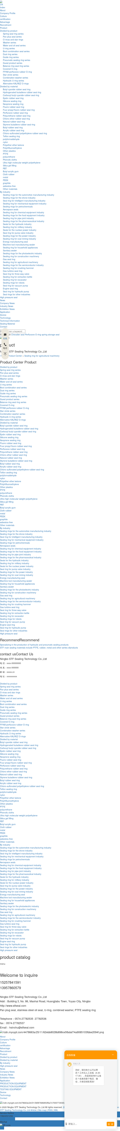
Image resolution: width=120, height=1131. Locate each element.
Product (3, 27)
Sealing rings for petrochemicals (18, 206)
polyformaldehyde (11, 139)
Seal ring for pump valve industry (18, 232)
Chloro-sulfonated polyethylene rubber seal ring (25, 133)
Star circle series (10, 74)
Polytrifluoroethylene (12, 147)
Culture (3, 16)
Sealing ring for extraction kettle (17, 276)
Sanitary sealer (10, 250)
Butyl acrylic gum (11, 171)
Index (2, 7)
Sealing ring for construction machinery (21, 256)
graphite (7, 183)
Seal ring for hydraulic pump (16, 291)
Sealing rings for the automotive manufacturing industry (28, 194)
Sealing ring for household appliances (20, 247)
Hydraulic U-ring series (13, 80)
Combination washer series (15, 77)
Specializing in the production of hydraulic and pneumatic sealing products (34, 644)
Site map (42, 1110)
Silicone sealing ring (12, 101)
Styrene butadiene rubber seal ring (19, 124)
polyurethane (9, 156)
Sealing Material (7, 323)
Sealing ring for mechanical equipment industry (24, 203)
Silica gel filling (9, 165)
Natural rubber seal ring (14, 121)
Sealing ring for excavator (15, 279)
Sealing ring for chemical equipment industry (23, 212)
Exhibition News (7, 309)
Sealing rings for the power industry (19, 235)
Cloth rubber (8, 174)
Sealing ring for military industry (17, 227)
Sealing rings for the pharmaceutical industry (23, 221)
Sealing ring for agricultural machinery (20, 262)
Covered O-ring (10, 68)
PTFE (5, 153)
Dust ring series (10, 54)
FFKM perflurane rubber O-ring (17, 71)
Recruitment (5, 24)
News (2, 300)
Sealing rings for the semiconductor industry (23, 265)
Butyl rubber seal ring (13, 127)
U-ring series (9, 48)
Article (33, 1110)
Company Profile (7, 13)
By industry (5, 191)
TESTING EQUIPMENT (11, 1089)
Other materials (10, 188)
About (2, 10)
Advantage (5, 22)
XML (56, 1110)
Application (5, 311)
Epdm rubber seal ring (13, 98)
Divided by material (9, 86)
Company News (7, 303)
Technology (5, 317)
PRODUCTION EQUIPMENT (13, 1083)
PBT (5, 168)
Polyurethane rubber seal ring (16, 115)
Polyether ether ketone (13, 145)
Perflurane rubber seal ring (15, 112)
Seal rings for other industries (16, 294)
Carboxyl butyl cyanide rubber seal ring (21, 95)
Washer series (9, 42)
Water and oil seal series (14, 45)
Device (3, 314)
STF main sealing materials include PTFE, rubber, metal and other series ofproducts (39, 647)
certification (5, 19)
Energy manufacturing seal (15, 241)
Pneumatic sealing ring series (16, 60)
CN (1, 4)
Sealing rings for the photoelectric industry (22, 253)
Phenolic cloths (10, 159)
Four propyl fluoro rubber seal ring (19, 109)
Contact (3, 326)
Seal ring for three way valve (16, 273)
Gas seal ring (9, 259)
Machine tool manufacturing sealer (19, 244)
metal (5, 177)
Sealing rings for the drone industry (19, 197)
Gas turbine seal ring (12, 270)
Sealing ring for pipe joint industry (18, 218)
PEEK (5, 180)
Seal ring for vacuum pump (15, 285)
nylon (5, 142)
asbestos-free (9, 186)
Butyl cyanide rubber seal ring (16, 89)
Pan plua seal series (12, 36)
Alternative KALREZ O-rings (16, 83)
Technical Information (10, 320)
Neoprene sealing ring (13, 104)
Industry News (6, 306)
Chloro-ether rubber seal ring (16, 118)
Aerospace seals (10, 209)
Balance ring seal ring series (16, 65)
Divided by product (8, 30)
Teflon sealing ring (11, 136)
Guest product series (12, 63)
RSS (50, 1110)
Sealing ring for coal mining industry (19, 238)
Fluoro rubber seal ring (13, 106)
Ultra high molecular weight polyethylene (21, 162)
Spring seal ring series (13, 33)
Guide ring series (11, 57)
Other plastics (9, 150)
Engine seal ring (10, 288)
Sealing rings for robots (13, 282)
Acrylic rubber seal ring (13, 130)
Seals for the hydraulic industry (17, 224)
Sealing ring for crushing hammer (18, 268)
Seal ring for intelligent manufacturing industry (24, 200)
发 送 (110, 1124)
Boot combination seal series (16, 51)
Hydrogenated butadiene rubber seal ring (22, 92)
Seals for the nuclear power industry (19, 229)
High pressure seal (8, 297)
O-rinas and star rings (13, 39)
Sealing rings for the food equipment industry (23, 215)
